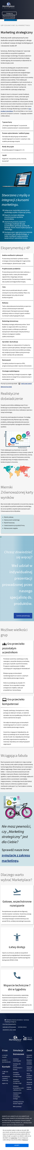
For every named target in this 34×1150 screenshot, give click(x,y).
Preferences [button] (25, 1139)
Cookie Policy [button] (14, 1138)
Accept (17, 1145)
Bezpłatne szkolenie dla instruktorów (30, 1062)
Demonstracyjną (9, 17)
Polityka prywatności (9, 1024)
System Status (22, 1027)
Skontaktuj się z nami (9, 1030)
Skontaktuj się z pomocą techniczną (6, 1078)
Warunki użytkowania (9, 1027)
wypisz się (5, 1083)
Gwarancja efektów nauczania (29, 1069)
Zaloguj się (9, 13)
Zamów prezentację (23, 616)
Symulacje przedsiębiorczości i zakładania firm (18, 1088)
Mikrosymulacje (17, 1106)
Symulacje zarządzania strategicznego (17, 1074)
